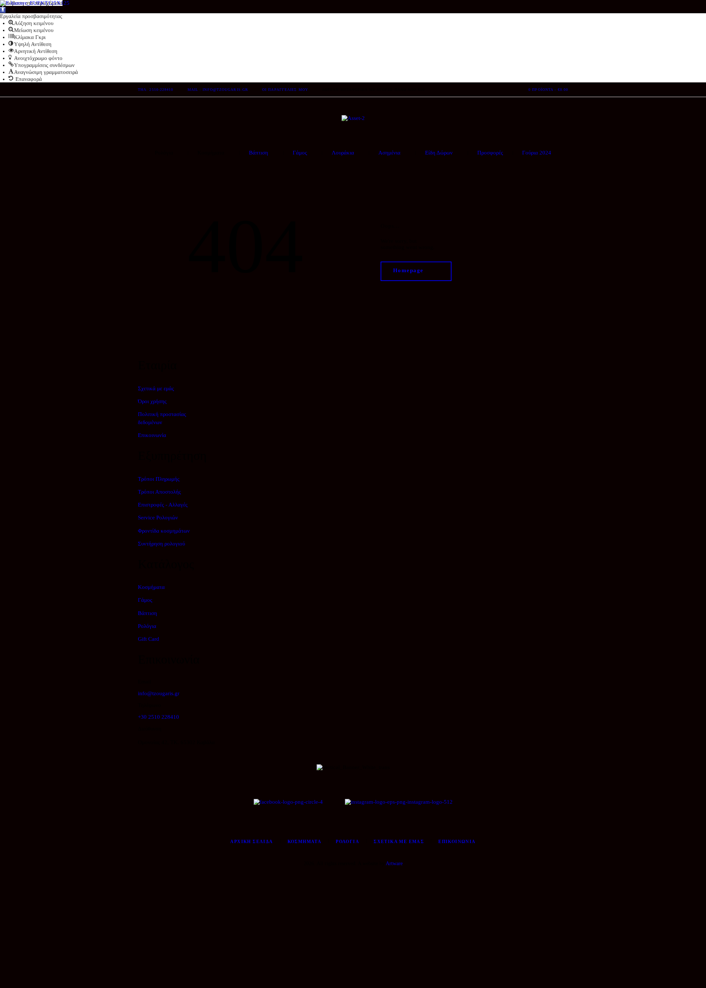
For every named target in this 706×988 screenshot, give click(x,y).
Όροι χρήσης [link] (152, 401)
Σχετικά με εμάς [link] (156, 388)
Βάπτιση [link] (147, 613)
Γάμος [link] (145, 600)
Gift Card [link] (148, 639)
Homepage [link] (408, 271)
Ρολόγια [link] (147, 626)
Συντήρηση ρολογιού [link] (161, 544)
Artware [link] (394, 863)
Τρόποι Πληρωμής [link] (158, 479)
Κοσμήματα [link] (151, 587)
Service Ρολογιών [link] (158, 517)
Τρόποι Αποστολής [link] (159, 492)
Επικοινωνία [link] (152, 435)
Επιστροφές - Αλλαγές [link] (163, 505)
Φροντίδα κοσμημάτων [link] (164, 531)
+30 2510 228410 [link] (158, 717)
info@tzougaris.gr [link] (158, 693)
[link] (3, 10)
